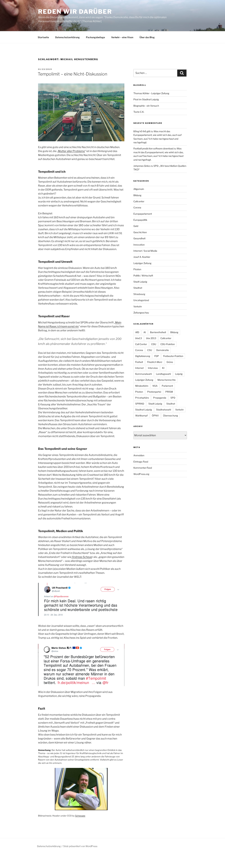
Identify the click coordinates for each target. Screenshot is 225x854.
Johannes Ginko (141, 165)
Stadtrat (137, 287)
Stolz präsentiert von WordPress (80, 846)
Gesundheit (139, 238)
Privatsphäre (142, 397)
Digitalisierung (142, 356)
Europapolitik (140, 219)
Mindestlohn (141, 385)
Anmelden (138, 455)
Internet (139, 368)
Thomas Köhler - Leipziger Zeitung (151, 93)
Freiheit (139, 362)
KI (163, 368)
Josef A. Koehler (141, 256)
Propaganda (159, 397)
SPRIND (139, 403)
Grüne (170, 362)
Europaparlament (142, 213)
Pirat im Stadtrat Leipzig (146, 99)
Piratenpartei (154, 391)
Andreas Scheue (81, 557)
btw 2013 (151, 338)
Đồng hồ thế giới (141, 131)
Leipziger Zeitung (142, 263)
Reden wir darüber (75, 11)
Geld (135, 226)
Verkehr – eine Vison (122, 37)
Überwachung (170, 415)
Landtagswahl (163, 373)
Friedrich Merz (154, 362)
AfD (137, 332)
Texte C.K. (138, 111)
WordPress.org (141, 474)
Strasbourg (139, 294)
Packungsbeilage (95, 37)
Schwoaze (80, 815)
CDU (153, 344)
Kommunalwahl (143, 373)
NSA (155, 385)
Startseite (43, 37)
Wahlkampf (141, 415)
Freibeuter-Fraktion (173, 356)
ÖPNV (155, 415)
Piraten (137, 269)
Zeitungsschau (141, 312)
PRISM (169, 391)
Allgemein (138, 189)
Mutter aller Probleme (71, 151)
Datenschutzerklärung (67, 37)
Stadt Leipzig (140, 281)
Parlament (167, 385)
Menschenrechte (166, 379)
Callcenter (138, 201)
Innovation (139, 244)
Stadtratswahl (163, 409)
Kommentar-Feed (142, 467)
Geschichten (140, 232)
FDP (156, 356)
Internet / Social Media (145, 250)
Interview (153, 368)
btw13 (138, 338)
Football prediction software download (153, 148)
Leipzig (179, 373)
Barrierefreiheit (158, 332)
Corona (137, 207)
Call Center (141, 344)
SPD (172, 397)
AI (144, 332)
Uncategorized (141, 300)
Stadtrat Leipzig (143, 409)
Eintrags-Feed (140, 461)
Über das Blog (147, 37)
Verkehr (137, 306)
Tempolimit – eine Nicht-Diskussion (72, 74)
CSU (149, 350)
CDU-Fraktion (167, 344)
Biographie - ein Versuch (146, 105)
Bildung (137, 195)
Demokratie (162, 350)
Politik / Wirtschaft (143, 275)
